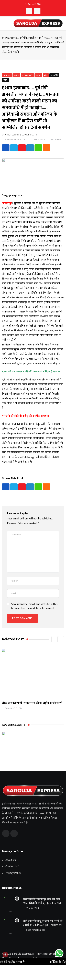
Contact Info (12, 866)
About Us (10, 860)
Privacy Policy (13, 873)
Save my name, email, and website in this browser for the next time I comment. (34, 606)
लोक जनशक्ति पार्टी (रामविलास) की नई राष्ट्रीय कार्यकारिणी (32, 703)
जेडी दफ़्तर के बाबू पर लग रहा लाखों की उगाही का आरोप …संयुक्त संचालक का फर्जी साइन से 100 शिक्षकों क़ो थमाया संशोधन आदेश (43, 927)
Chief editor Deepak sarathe (21, 134)
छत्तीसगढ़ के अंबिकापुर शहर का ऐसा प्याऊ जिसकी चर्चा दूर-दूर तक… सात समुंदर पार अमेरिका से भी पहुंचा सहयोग (43, 903)
